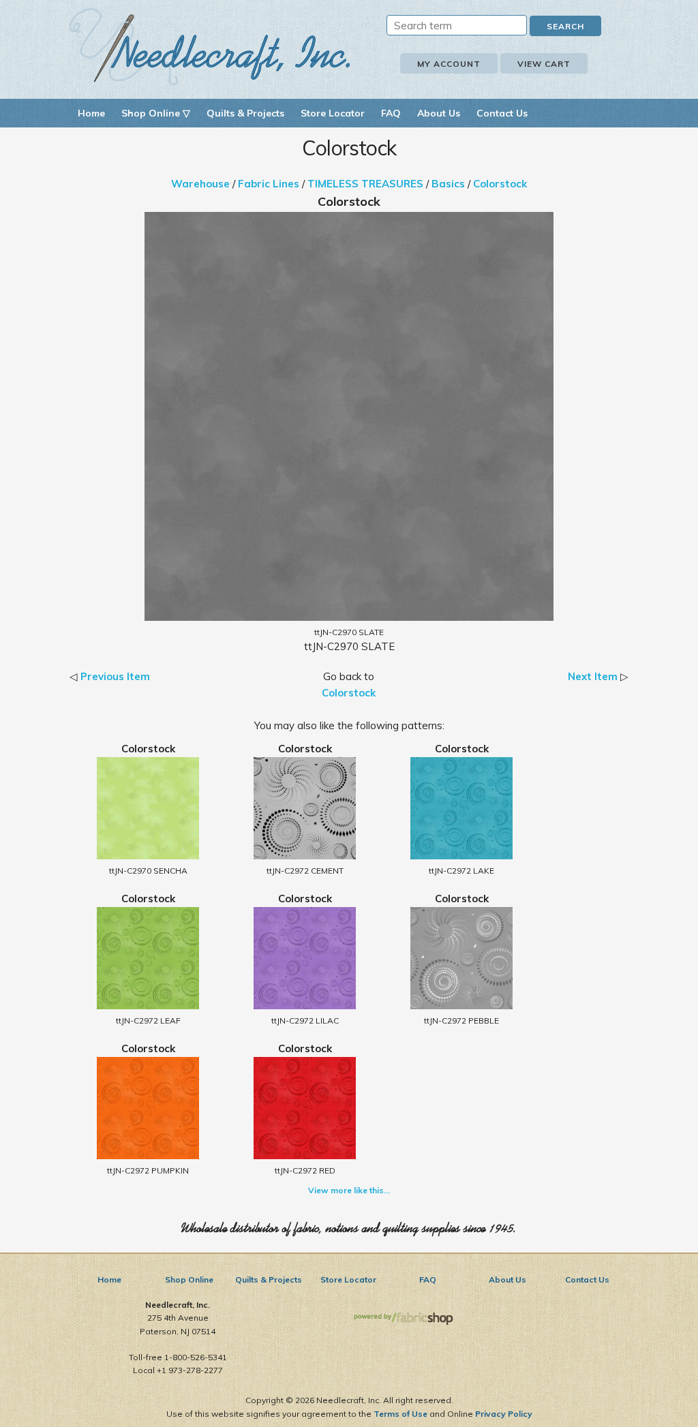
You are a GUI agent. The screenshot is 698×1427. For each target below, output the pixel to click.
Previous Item (115, 676)
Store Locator (333, 113)
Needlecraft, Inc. (210, 46)
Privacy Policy (503, 1414)
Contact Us (502, 113)
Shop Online (189, 1279)
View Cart (544, 64)
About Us (438, 113)
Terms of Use (400, 1414)
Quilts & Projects (245, 113)
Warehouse (200, 183)
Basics (448, 183)
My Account (449, 64)
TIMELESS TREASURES (365, 183)
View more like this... (349, 1190)
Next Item (593, 676)
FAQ (391, 113)
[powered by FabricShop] (403, 1319)
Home (91, 113)
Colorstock (500, 183)
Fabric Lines (268, 183)
